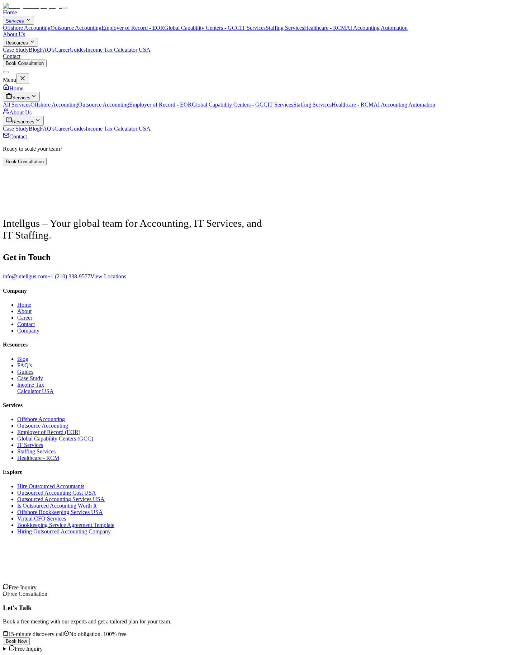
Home (10, 12)
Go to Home (17, 211)
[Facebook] (29, 587)
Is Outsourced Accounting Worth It (56, 506)
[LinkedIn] (17, 587)
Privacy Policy (19, 566)
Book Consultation (25, 63)
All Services (16, 105)
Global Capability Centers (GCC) (55, 438)
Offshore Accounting (27, 28)
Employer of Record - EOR (132, 28)
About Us (14, 34)
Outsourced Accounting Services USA (61, 499)
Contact (11, 56)
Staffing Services (285, 28)
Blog (34, 50)
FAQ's (47, 50)
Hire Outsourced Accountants (50, 486)
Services (15, 21)
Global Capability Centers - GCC (202, 28)
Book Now (16, 641)
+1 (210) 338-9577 (68, 276)
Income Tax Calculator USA (118, 50)
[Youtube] (11, 587)
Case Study (16, 50)
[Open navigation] (64, 8)
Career (62, 50)
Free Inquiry (29, 649)
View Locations (108, 276)
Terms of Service (56, 566)
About (24, 311)
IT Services (253, 28)
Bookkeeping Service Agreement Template (65, 525)
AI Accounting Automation (377, 28)
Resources (17, 43)
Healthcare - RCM (325, 28)
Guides (78, 50)
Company (28, 331)
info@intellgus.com (25, 276)
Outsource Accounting (76, 28)
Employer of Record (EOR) (48, 432)
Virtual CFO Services (41, 518)
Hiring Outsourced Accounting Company (64, 531)
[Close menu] (6, 72)
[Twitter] (23, 587)
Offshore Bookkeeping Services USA (60, 512)
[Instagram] (6, 587)
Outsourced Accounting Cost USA (56, 493)
